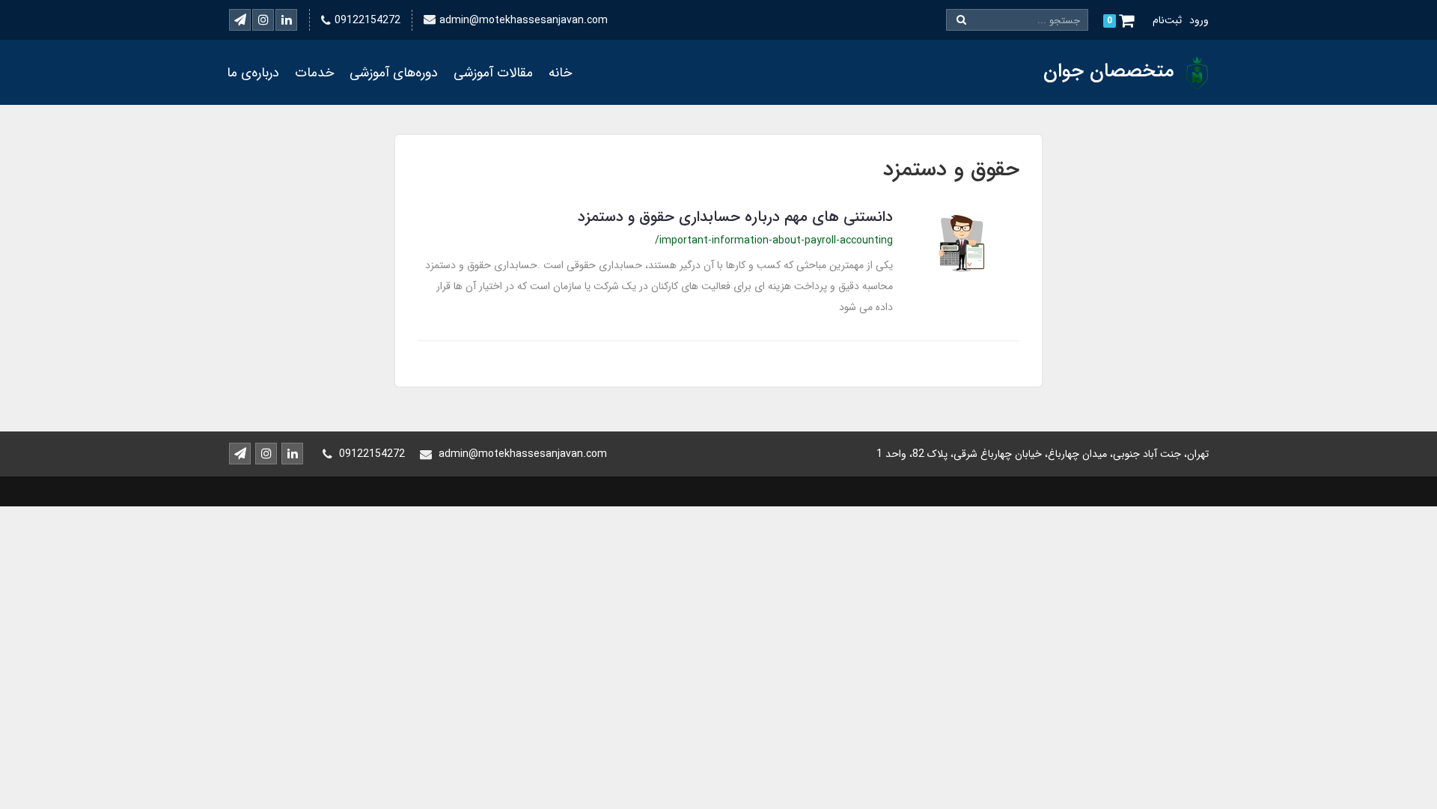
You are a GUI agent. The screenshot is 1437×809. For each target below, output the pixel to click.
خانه (560, 72)
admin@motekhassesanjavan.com (523, 20)
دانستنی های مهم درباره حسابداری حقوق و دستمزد (735, 216)
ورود (1199, 20)
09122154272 (367, 20)
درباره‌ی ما (253, 72)
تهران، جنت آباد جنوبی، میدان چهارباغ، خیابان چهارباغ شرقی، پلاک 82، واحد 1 (1042, 454)
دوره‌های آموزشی (394, 72)
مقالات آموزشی (493, 72)
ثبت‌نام (1167, 20)
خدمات (314, 72)
